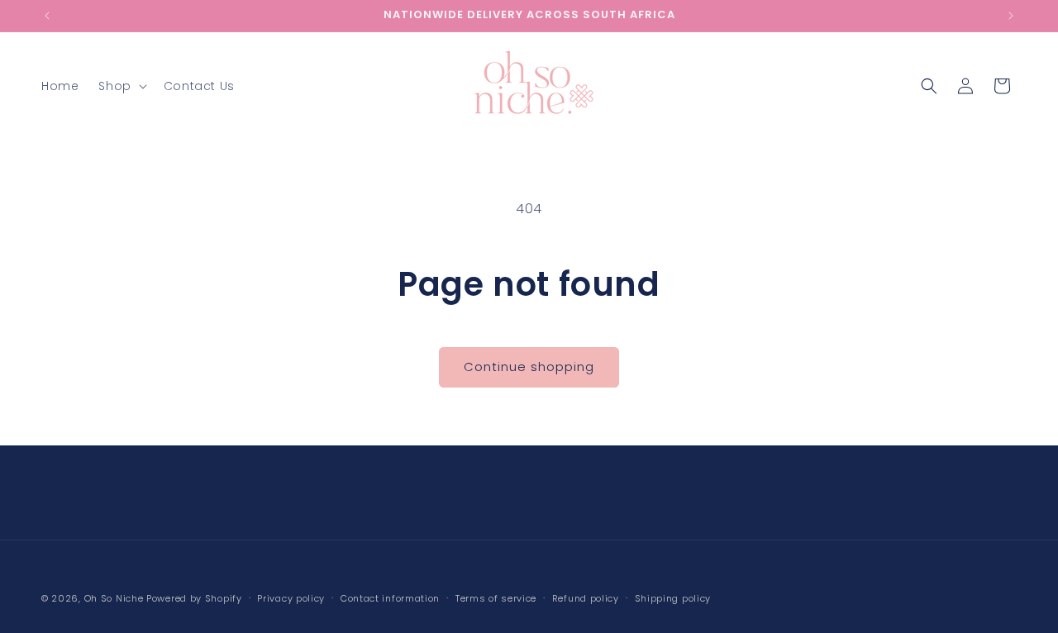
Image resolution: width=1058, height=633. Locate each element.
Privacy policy (291, 598)
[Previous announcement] (47, 15)
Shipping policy (673, 598)
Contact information (390, 598)
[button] (120, 86)
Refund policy (585, 598)
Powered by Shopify (194, 598)
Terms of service (495, 598)
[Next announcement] (1011, 15)
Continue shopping (529, 366)
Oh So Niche (114, 598)
